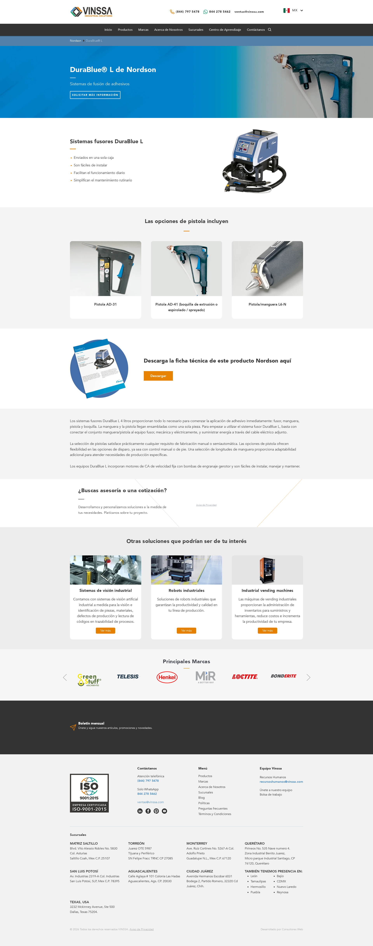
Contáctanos (256, 30)
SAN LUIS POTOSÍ (84, 871)
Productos (205, 776)
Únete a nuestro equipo (276, 790)
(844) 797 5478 (148, 781)
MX (294, 10)
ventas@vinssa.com (150, 802)
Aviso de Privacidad (206, 505)
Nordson (75, 41)
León (254, 876)
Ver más (105, 630)
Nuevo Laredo (286, 887)
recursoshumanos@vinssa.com (281, 782)
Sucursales (195, 30)
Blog (201, 798)
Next (308, 677)
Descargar (158, 376)
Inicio (108, 30)
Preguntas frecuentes (212, 808)
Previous (65, 677)
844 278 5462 (147, 794)
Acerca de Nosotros (168, 30)
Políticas (204, 803)
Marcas (143, 30)
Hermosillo (258, 887)
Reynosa (282, 892)
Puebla (255, 892)
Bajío (280, 876)
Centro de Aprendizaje (225, 30)
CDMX (281, 881)
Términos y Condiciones (214, 814)
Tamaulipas (258, 881)
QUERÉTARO (255, 843)
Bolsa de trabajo (271, 794)
